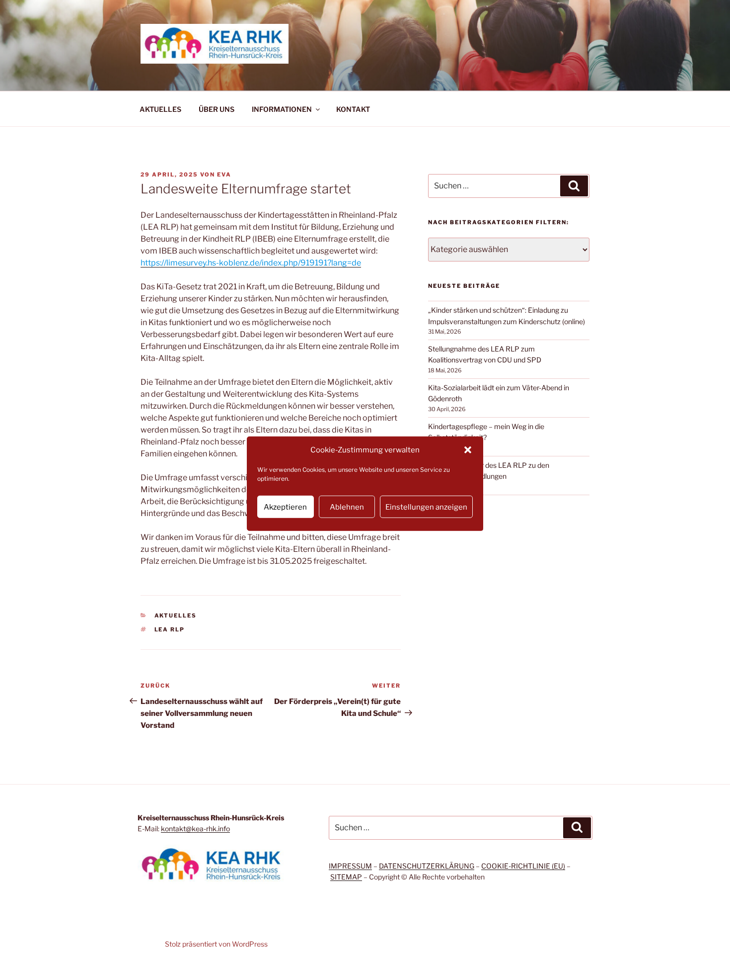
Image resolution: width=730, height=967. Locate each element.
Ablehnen (347, 506)
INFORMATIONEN (282, 109)
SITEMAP (346, 877)
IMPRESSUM (350, 866)
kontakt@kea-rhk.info (195, 828)
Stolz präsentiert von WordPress (216, 944)
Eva (224, 174)
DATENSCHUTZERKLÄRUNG (426, 866)
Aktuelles (175, 615)
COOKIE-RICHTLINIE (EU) (523, 866)
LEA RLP (169, 629)
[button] (468, 450)
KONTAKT (353, 109)
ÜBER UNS (216, 109)
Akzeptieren (285, 506)
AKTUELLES (160, 109)
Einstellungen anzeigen (426, 506)
